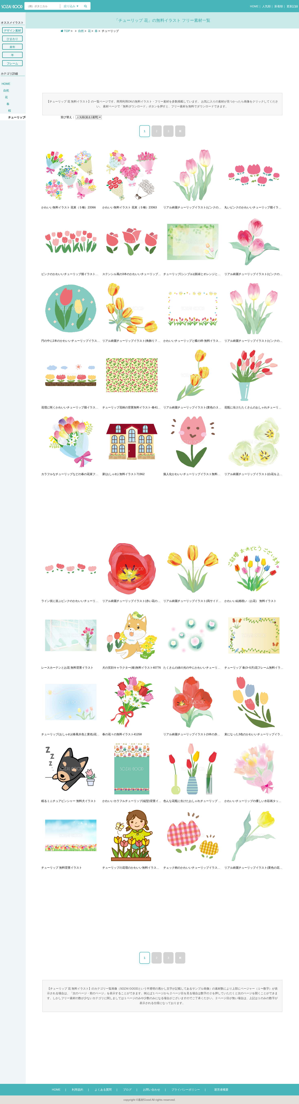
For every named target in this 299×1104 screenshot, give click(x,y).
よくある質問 (103, 1089)
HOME (254, 6)
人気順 (266, 6)
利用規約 (77, 1089)
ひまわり (12, 38)
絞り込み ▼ (71, 6)
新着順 (278, 6)
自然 (6, 90)
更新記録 (292, 6)
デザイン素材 (12, 30)
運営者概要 (219, 1089)
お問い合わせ (151, 1089)
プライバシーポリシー (185, 1089)
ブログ (127, 1089)
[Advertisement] (162, 62)
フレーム (12, 63)
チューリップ (16, 117)
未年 (12, 47)
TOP (66, 31)
